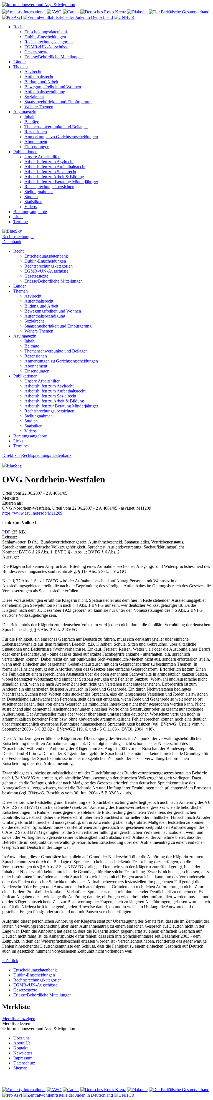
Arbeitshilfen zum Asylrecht (48, 161)
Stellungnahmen (38, 191)
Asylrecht (32, 71)
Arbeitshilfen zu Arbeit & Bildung (54, 176)
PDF (6, 532)
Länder (19, 61)
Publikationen (25, 151)
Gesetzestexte (36, 51)
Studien (31, 196)
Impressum (22, 1058)
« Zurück (10, 960)
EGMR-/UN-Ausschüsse (46, 46)
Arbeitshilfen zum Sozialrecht (50, 171)
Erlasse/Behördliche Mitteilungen (53, 56)
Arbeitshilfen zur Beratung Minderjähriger (61, 181)
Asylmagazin (24, 111)
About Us (22, 1043)
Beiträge (31, 121)
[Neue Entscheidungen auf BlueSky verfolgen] (106, 231)
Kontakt (20, 1048)
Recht (18, 26)
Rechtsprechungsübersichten (49, 186)
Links (18, 216)
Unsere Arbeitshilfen (42, 156)
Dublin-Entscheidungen (45, 36)
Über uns (21, 1038)
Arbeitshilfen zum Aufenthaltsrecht (54, 166)
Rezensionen (35, 131)
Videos (30, 206)
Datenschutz (24, 1063)
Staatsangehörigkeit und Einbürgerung (58, 101)
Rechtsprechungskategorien (48, 41)
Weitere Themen (38, 106)
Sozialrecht (34, 96)
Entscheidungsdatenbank (46, 31)
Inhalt (29, 116)
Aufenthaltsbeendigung (44, 91)
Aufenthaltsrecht (38, 76)
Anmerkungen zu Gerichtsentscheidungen (61, 136)
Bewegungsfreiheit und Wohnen (52, 86)
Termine (20, 221)
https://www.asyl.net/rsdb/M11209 (32, 513)
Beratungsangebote (30, 211)
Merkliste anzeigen (18, 1018)
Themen (20, 66)
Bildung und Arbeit (41, 81)
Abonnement (35, 141)
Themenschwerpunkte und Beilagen (56, 126)
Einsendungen (36, 146)
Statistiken (33, 201)
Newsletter (22, 1053)
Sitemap (20, 1068)
